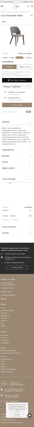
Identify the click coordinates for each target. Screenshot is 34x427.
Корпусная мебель (7, 372)
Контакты (4, 313)
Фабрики (4, 318)
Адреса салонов (8, 168)
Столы (3, 361)
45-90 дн (12, 57)
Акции (3, 326)
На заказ (5, 216)
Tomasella (5, 207)
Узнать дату (19, 57)
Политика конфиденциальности (12, 422)
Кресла (3, 366)
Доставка (5, 156)
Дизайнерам (5, 315)
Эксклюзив (4, 340)
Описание (6, 122)
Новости (4, 320)
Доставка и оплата (7, 310)
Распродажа (5, 343)
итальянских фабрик (12, 397)
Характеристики (8, 150)
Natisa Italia (19, 391)
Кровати (3, 356)
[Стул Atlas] (17, 183)
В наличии (4, 335)
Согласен (17, 414)
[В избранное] (30, 210)
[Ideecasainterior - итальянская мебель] (17, 5)
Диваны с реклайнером (9, 350)
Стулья (3, 364)
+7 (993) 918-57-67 (7, 283)
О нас (3, 308)
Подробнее (17, 411)
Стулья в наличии (9, 227)
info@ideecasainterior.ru (9, 295)
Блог (2, 323)
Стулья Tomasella (8, 179)
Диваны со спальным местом (11, 353)
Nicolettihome (9, 391)
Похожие (5, 233)
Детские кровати (6, 359)
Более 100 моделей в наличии (11, 402)
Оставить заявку (17, 267)
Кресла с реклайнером (8, 369)
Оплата (5, 162)
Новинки (4, 338)
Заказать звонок (6, 291)
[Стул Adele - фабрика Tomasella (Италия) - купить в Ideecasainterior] (17, 47)
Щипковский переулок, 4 (8, 285)
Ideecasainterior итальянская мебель (17, 383)
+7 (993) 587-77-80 (7, 288)
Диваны (3, 348)
